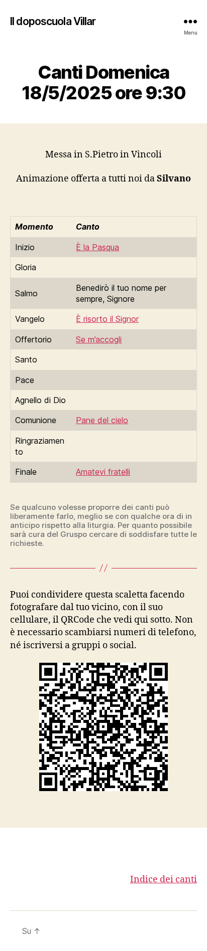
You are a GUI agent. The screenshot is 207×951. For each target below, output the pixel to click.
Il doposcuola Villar (53, 21)
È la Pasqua (97, 247)
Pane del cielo (102, 420)
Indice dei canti (163, 879)
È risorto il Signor (107, 319)
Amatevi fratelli (103, 472)
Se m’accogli (99, 339)
